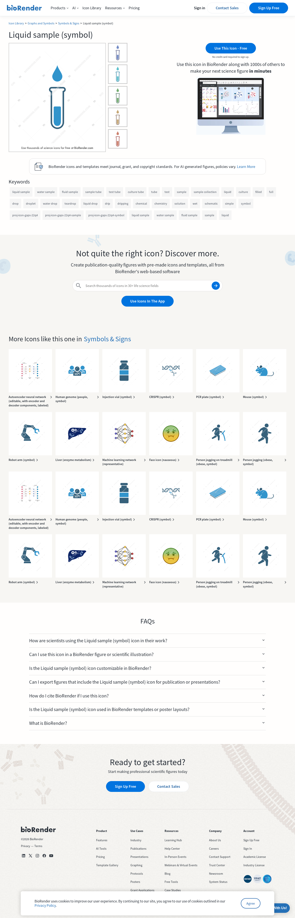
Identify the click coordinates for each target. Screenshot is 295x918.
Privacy (25, 846)
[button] (59, 8)
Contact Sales (227, 7)
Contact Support (219, 857)
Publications (138, 849)
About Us (215, 840)
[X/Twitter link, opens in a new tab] (30, 855)
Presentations (139, 857)
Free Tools (171, 882)
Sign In (247, 849)
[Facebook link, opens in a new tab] (44, 855)
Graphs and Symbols (41, 23)
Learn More (246, 166)
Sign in (199, 7)
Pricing (134, 7)
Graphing (136, 865)
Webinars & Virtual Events (181, 865)
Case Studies (173, 890)
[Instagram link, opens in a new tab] (37, 855)
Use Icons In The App (147, 301)
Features (101, 840)
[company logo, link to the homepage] (24, 8)
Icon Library (91, 7)
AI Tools (101, 849)
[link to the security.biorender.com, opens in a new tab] (247, 879)
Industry (135, 840)
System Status (218, 882)
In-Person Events (175, 857)
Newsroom (216, 874)
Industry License (254, 865)
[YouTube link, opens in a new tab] (51, 855)
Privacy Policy (45, 905)
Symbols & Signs (68, 23)
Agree (250, 903)
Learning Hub (173, 840)
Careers (214, 849)
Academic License (254, 857)
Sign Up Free (268, 7)
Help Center (172, 849)
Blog (167, 874)
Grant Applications (142, 890)
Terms (38, 846)
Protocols (136, 874)
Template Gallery (107, 865)
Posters (135, 882)
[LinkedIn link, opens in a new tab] (23, 855)
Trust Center (217, 865)
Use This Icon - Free (230, 48)
